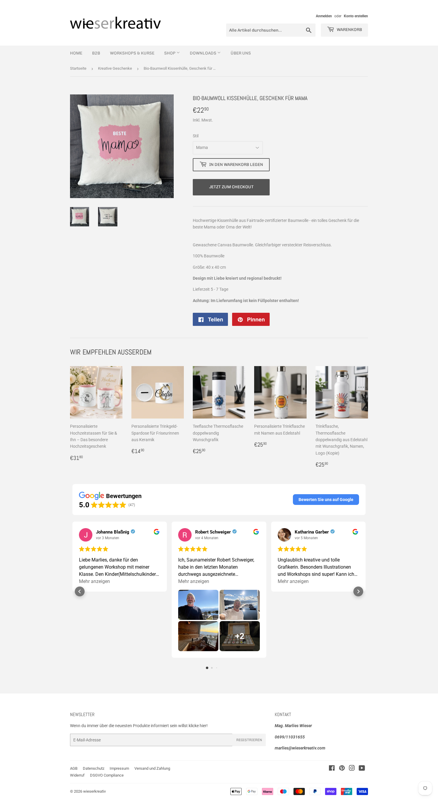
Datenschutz (93, 768)
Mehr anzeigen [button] (94, 581)
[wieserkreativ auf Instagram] (352, 768)
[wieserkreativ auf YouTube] (362, 768)
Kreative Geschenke (115, 68)
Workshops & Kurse (132, 53)
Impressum (119, 768)
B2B (96, 53)
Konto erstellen (356, 16)
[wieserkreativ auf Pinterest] (342, 768)
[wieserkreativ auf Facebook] (332, 768)
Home (76, 53)
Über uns (241, 53)
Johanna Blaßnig (112, 532)
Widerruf (77, 775)
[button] (326, 499)
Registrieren (249, 740)
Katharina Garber (312, 532)
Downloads (203, 53)
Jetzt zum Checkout (231, 186)
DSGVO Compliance (107, 775)
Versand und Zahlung (152, 768)
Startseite (78, 68)
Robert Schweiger (213, 532)
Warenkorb (349, 29)
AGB (73, 768)
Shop (170, 53)
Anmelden (324, 16)
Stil (195, 135)
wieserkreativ (94, 791)
